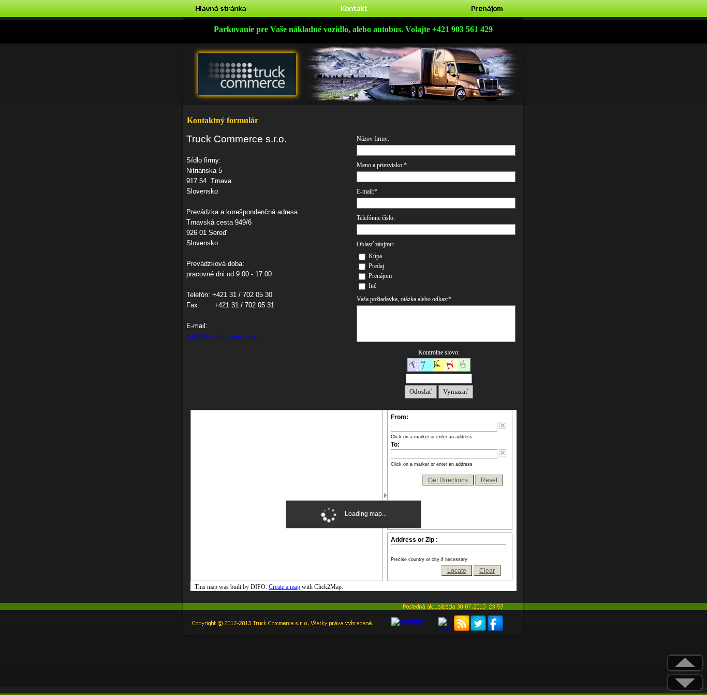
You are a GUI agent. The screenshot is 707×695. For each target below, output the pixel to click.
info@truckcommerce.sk (223, 336)
